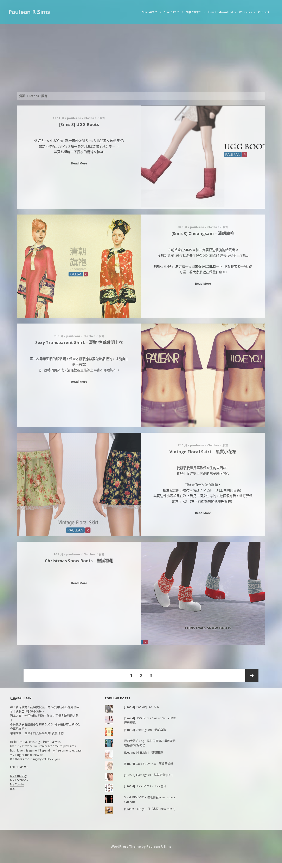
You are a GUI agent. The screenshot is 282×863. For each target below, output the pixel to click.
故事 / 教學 (192, 12)
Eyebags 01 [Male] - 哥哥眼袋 (143, 752)
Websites (245, 12)
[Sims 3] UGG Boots (79, 124)
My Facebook (19, 780)
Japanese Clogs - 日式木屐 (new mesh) (149, 809)
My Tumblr (17, 784)
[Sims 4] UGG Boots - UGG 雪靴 (145, 786)
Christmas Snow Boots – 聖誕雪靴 (79, 560)
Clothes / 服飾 (94, 118)
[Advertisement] (141, 55)
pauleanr (74, 118)
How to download (220, 12)
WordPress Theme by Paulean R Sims (141, 846)
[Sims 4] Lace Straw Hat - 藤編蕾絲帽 (148, 764)
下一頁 (251, 675)
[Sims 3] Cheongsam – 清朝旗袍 (203, 233)
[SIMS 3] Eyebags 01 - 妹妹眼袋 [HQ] (148, 775)
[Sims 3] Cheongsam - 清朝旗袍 (145, 730)
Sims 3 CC (170, 12)
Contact (263, 12)
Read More (79, 163)
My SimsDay (18, 776)
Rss (12, 789)
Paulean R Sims (29, 12)
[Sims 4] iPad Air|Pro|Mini (141, 707)
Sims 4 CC (148, 12)
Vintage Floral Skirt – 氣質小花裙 (202, 451)
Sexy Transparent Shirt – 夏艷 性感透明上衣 (79, 342)
